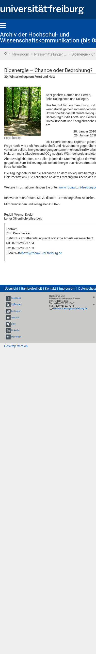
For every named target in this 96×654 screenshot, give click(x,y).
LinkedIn (15, 330)
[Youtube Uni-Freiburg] (8, 317)
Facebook (16, 298)
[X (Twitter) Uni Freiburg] (8, 304)
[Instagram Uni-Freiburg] (8, 311)
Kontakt (50, 288)
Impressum (67, 288)
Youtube (15, 317)
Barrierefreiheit (31, 288)
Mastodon (16, 337)
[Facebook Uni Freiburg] (8, 298)
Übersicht (11, 288)
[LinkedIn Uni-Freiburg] (8, 330)
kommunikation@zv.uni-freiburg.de (70, 308)
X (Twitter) (16, 304)
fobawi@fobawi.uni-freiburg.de (40, 253)
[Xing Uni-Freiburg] (8, 324)
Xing (13, 324)
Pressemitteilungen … (50, 54)
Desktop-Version (16, 346)
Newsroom (20, 54)
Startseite (5, 54)
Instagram (16, 311)
